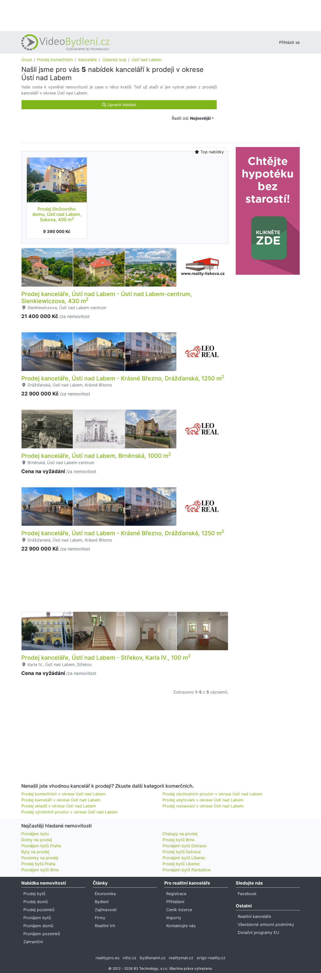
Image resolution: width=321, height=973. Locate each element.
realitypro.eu (107, 957)
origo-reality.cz (211, 957)
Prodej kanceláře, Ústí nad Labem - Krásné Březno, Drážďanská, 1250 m (122, 378)
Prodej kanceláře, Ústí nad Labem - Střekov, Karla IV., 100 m (106, 657)
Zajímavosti (106, 909)
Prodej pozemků (38, 909)
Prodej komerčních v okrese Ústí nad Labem (63, 793)
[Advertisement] (160, 15)
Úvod (26, 59)
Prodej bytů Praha (38, 863)
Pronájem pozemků (41, 933)
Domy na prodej (36, 839)
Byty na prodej (35, 851)
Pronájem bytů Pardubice (186, 869)
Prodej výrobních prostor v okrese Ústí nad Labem (69, 811)
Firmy (100, 917)
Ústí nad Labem (147, 59)
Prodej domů (35, 901)
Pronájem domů (38, 925)
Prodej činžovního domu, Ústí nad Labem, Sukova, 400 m (56, 214)
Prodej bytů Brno (179, 839)
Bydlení (102, 901)
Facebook (247, 893)
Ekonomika (105, 893)
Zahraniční (33, 941)
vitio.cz (129, 957)
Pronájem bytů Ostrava (184, 845)
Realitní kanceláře (254, 916)
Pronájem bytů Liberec (184, 857)
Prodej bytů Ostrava (182, 851)
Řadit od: (191, 118)
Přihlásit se (289, 42)
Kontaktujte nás (181, 925)
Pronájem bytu (35, 833)
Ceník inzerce (179, 909)
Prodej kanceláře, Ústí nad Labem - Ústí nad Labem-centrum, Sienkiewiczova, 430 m (106, 298)
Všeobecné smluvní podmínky (266, 924)
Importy (173, 917)
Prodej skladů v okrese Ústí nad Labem (58, 805)
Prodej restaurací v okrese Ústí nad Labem (203, 805)
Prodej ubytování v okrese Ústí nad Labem (203, 799)
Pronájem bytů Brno (40, 869)
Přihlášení (175, 901)
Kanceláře (87, 59)
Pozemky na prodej (39, 857)
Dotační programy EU (258, 932)
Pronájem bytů (37, 917)
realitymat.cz (181, 957)
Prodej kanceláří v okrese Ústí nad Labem (61, 799)
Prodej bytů (34, 893)
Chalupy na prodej (180, 833)
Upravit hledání (121, 104)
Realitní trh (105, 925)
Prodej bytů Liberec (181, 863)
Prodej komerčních (55, 59)
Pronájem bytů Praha (41, 845)
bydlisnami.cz (153, 957)
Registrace (176, 893)
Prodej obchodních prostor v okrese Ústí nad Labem (212, 793)
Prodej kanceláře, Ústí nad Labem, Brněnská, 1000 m (96, 455)
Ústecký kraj (114, 59)
